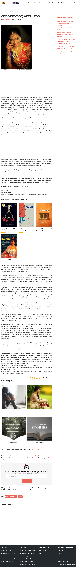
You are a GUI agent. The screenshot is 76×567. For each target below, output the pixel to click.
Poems (30, 456)
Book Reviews (39, 456)
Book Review (52, 3)
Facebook (6, 460)
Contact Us (42, 556)
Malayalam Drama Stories (8, 553)
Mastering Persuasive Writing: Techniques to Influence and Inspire (64, 53)
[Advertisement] (26, 85)
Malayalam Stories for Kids (8, 558)
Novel (35, 3)
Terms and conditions (63, 561)
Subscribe (27, 481)
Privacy (60, 553)
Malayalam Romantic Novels (27, 550)
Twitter (50, 458)
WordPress (14, 565)
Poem (45, 3)
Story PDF (61, 3)
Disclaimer (61, 558)
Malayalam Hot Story (10, 496)
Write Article (69, 3)
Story (40, 3)
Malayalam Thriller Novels (27, 558)
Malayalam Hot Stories (7, 561)
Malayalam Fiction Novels (27, 553)
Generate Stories (35, 449)
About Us (41, 553)
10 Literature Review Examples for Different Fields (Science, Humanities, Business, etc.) (66, 41)
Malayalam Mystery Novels (27, 556)
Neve (2, 565)
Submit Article (42, 550)
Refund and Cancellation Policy (66, 564)
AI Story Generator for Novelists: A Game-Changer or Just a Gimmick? (65, 23)
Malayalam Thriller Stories (8, 556)
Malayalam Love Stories (7, 550)
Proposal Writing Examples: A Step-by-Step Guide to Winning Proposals (65, 34)
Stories (26, 456)
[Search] (73, 11)
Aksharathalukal (6, 19)
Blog (59, 556)
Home (30, 3)
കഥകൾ (20, 496)
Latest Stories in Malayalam (31, 458)
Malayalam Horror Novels (27, 561)
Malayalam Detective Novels (27, 564)
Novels (22, 456)
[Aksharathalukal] (10, 3)
